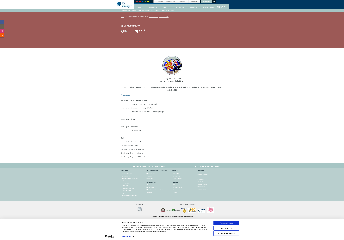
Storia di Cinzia (201, 186)
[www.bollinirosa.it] (210, 212)
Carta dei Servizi (125, 183)
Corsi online (150, 176)
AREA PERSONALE (207, 1)
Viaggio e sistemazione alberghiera (130, 193)
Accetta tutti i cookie (226, 223)
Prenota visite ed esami (127, 173)
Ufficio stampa (176, 184)
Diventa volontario (126, 197)
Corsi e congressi (151, 173)
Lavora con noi (154, 216)
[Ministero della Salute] (163, 212)
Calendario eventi (177, 189)
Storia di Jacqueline (202, 174)
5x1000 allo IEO (167, 216)
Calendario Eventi (153, 17)
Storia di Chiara (202, 177)
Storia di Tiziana (202, 181)
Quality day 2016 (164, 17)
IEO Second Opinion (127, 190)
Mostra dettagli (126, 236)
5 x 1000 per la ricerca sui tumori (207, 167)
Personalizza (225, 228)
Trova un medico (126, 176)
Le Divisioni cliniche (126, 181)
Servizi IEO (150, 178)
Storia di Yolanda (202, 189)
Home (122, 17)
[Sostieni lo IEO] (2, 35)
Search (213, 1)
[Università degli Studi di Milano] (139, 211)
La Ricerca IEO (150, 187)
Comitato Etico (176, 176)
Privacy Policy (190, 216)
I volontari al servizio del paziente (129, 195)
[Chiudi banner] (243, 221)
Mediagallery (176, 192)
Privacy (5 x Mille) (176, 216)
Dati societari (161, 216)
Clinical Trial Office (177, 178)
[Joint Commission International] (184, 212)
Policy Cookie (183, 216)
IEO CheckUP (125, 185)
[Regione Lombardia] (173, 212)
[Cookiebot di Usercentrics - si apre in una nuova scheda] (110, 236)
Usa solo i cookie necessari (226, 233)
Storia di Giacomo (202, 179)
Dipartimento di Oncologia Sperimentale (156, 189)
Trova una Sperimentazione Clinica (130, 178)
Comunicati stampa (177, 187)
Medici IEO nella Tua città (128, 188)
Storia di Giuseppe (202, 184)
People (149, 184)
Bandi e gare (150, 192)
